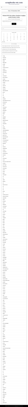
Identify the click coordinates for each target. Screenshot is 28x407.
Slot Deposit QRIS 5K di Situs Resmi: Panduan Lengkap (8, 52)
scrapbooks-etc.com (14, 2)
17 (10, 37)
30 (7, 40)
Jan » (4, 41)
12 (17, 36)
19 (17, 37)
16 (7, 37)
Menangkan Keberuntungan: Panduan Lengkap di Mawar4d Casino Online (11, 47)
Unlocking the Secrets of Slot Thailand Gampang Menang (9, 49)
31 (10, 40)
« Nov (3, 41)
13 (20, 36)
